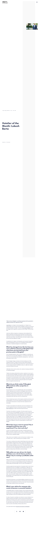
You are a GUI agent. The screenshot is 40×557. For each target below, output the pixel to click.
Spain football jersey (9, 408)
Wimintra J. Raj (9, 110)
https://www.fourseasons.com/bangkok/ (22, 506)
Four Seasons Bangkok (26, 327)
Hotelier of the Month (6, 142)
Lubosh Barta (8, 325)
